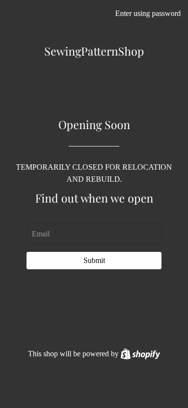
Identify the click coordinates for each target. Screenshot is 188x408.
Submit (94, 260)
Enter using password (148, 13)
